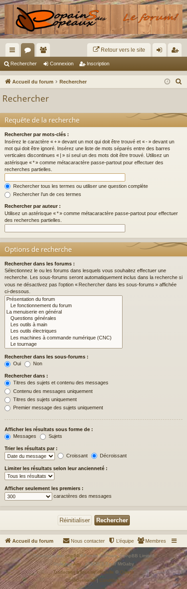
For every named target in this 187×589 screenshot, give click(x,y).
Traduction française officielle (83, 571)
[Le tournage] (63, 344)
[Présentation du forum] (63, 299)
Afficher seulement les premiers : (44, 488)
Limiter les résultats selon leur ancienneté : (56, 468)
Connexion (62, 63)
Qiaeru (127, 571)
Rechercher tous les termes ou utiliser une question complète (80, 186)
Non (37, 363)
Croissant (76, 455)
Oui (16, 363)
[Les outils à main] (63, 325)
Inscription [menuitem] (177, 52)
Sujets (54, 436)
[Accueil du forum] (93, 19)
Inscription (98, 63)
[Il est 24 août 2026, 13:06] (167, 82)
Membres (45, 52)
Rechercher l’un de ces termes (46, 194)
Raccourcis (14, 52)
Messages (24, 436)
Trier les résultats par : (31, 448)
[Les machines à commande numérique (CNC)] (63, 338)
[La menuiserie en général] (63, 312)
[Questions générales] (63, 318)
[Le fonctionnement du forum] (63, 306)
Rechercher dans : (26, 375)
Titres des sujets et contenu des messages (60, 382)
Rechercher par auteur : (33, 206)
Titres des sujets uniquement (44, 399)
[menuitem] (119, 50)
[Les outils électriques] (63, 331)
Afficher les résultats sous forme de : (49, 429)
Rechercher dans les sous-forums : (47, 356)
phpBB (72, 555)
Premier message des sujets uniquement (57, 407)
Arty (77, 563)
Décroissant (112, 455)
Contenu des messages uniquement (52, 391)
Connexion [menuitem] (161, 52)
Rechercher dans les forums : (40, 263)
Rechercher (23, 63)
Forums (29, 52)
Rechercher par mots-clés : (37, 134)
